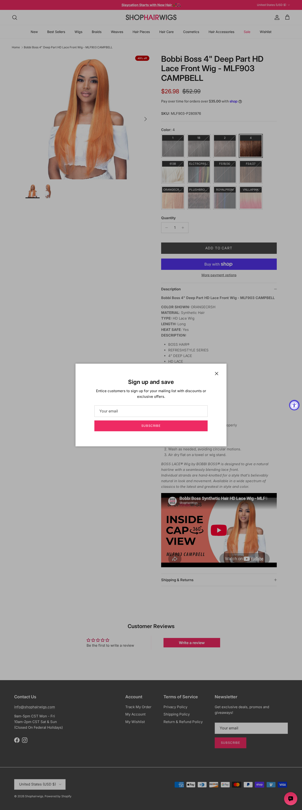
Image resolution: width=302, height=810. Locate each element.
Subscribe (151, 426)
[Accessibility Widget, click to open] (294, 405)
